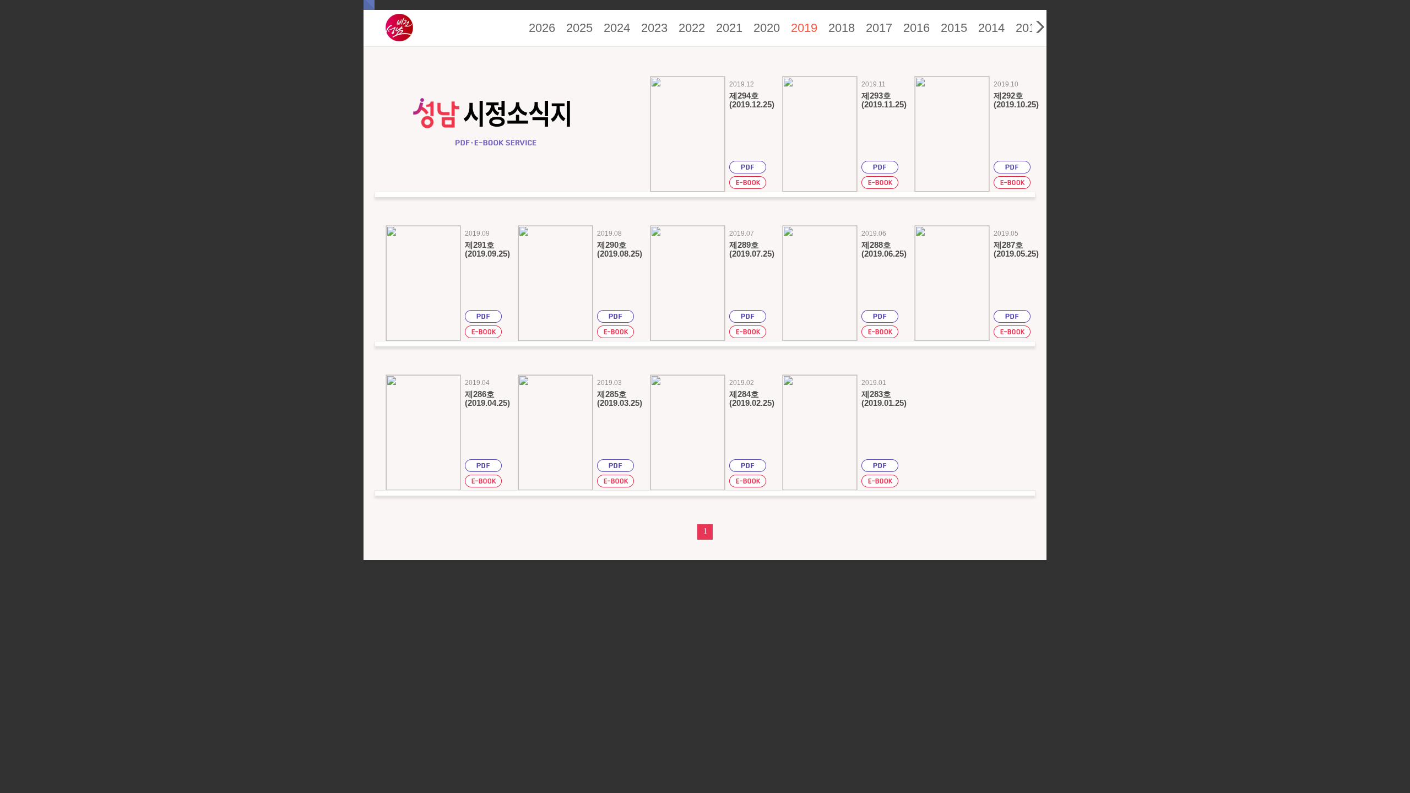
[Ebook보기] (747, 184)
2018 (841, 28)
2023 (654, 28)
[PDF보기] (747, 168)
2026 (542, 28)
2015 (954, 28)
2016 (916, 28)
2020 (766, 28)
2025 (579, 28)
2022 (692, 28)
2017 (879, 28)
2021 (729, 28)
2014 (991, 28)
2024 (617, 28)
